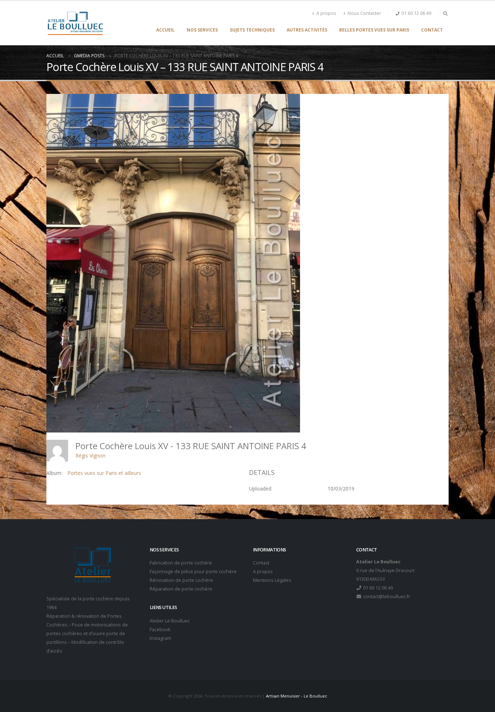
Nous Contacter (364, 13)
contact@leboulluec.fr (386, 596)
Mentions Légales (272, 580)
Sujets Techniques (252, 30)
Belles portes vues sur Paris (374, 30)
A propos (326, 13)
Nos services (202, 30)
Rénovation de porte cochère (181, 580)
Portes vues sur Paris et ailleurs (104, 472)
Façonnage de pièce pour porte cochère (193, 571)
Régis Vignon (90, 455)
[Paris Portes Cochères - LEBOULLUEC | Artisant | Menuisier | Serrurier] (75, 23)
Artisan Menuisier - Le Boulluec (296, 696)
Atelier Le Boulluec (170, 621)
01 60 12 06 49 (416, 13)
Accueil (165, 30)
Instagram (160, 638)
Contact (432, 30)
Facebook (160, 629)
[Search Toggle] (445, 13)
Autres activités (307, 30)
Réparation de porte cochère (181, 589)
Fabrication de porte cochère (181, 563)
